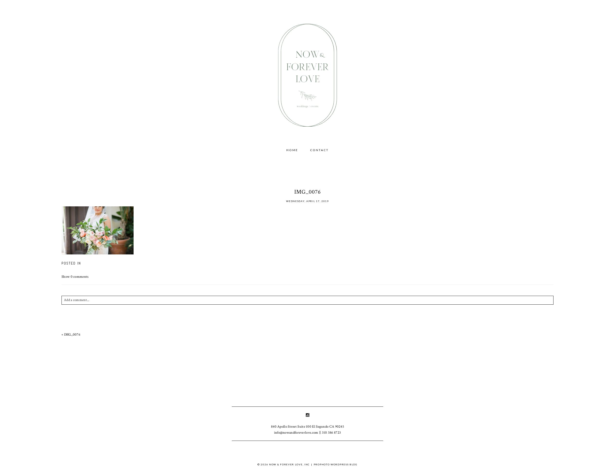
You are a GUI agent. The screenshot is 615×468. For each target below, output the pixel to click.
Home (292, 150)
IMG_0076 (72, 334)
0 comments (75, 276)
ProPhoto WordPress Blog (335, 464)
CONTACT (319, 150)
